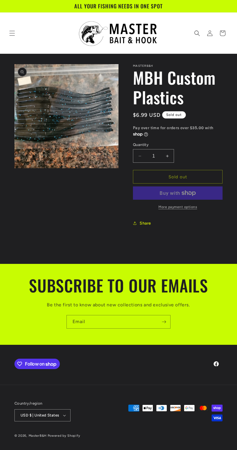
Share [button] (145, 223)
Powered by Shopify (64, 436)
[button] (12, 33)
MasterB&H (38, 436)
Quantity (141, 144)
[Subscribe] (164, 322)
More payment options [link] (177, 207)
